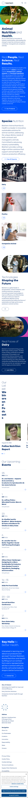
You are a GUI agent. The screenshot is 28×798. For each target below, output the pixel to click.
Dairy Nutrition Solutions (9, 691)
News (3, 745)
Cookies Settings (14, 786)
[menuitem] (14, 730)
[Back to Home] (5, 707)
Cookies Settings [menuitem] (7, 762)
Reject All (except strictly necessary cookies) (14, 791)
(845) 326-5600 (6, 723)
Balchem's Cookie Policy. (18, 783)
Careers (4, 748)
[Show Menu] (25, 3)
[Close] (26, 774)
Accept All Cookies (14, 795)
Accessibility (5, 771)
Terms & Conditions (7, 765)
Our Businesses (6, 733)
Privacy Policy (6, 756)
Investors (4, 736)
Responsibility (6, 742)
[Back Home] (7, 2)
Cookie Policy (6, 759)
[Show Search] (22, 3)
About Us (4, 730)
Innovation (5, 739)
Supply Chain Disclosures (9, 768)
